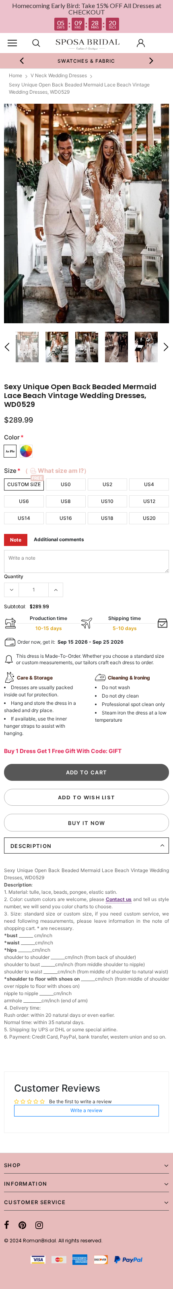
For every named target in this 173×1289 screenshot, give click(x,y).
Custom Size (24, 484)
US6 (24, 501)
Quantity (13, 576)
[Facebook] (6, 1225)
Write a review (86, 1110)
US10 (107, 501)
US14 (24, 518)
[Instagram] (39, 1225)
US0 (66, 484)
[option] (86, 60)
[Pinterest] (22, 1225)
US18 (107, 518)
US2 (107, 484)
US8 (66, 501)
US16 (66, 518)
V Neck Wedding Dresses (59, 75)
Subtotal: (15, 606)
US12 (149, 501)
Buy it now (86, 823)
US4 (149, 484)
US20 (149, 518)
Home (15, 75)
